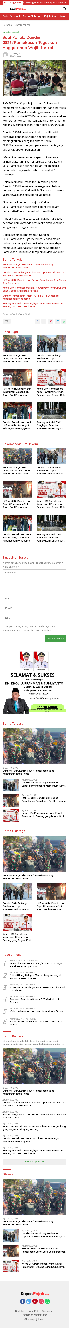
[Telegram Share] (57, 321)
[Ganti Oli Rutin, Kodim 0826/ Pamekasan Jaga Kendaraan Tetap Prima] (17, 343)
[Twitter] (28, 1301)
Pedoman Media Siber (35, 1314)
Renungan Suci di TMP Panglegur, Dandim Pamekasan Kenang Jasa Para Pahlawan (33, 305)
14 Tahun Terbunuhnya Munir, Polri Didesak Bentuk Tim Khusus (38, 989)
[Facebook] (22, 1301)
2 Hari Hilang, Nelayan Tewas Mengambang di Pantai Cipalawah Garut (35, 977)
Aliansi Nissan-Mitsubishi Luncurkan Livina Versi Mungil (36, 1023)
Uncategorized (11, 31)
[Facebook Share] (37, 321)
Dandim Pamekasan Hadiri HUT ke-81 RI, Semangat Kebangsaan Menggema (31, 297)
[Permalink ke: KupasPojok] (5, 54)
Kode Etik (33, 1311)
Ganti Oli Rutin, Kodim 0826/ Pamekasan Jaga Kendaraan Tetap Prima (28, 266)
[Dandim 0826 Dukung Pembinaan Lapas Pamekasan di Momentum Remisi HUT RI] (51, 343)
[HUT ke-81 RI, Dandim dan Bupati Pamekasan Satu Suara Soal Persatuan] (17, 377)
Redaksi (19, 1311)
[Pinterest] (35, 1301)
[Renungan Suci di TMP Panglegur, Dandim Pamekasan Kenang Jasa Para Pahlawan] (51, 410)
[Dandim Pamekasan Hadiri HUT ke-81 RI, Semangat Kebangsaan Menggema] (17, 410)
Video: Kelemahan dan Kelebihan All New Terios (36, 1011)
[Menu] (5, 9)
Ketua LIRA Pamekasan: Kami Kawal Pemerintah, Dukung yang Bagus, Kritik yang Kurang (34, 289)
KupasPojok (15, 53)
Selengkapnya (33, 1161)
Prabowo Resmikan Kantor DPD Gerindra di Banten (34, 1001)
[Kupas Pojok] (17, 9)
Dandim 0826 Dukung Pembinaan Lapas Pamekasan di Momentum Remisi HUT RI (33, 274)
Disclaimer (48, 1311)
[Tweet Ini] (43, 321)
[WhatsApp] (47, 1301)
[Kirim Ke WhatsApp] (63, 321)
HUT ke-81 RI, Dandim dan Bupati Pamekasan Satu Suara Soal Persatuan (34, 282)
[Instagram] (41, 1301)
